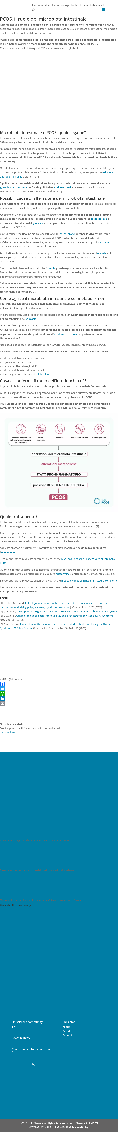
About (66, 1027)
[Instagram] (15, 1027)
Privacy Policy (80, 1127)
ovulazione (8, 552)
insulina (17, 176)
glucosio (38, 223)
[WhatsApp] (59, 693)
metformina (63, 574)
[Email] (59, 703)
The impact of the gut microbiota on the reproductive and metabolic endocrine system (66, 611)
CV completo (7, 732)
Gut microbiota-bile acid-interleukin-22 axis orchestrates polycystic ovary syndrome (64, 615)
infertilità (43, 374)
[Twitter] (59, 688)
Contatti (67, 1035)
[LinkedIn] (59, 698)
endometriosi (62, 187)
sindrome (21, 187)
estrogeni (108, 172)
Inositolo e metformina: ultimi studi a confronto (89, 580)
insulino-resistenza (66, 334)
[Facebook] (59, 684)
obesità (102, 253)
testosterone (99, 219)
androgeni (6, 176)
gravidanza (7, 187)
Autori (66, 1031)
